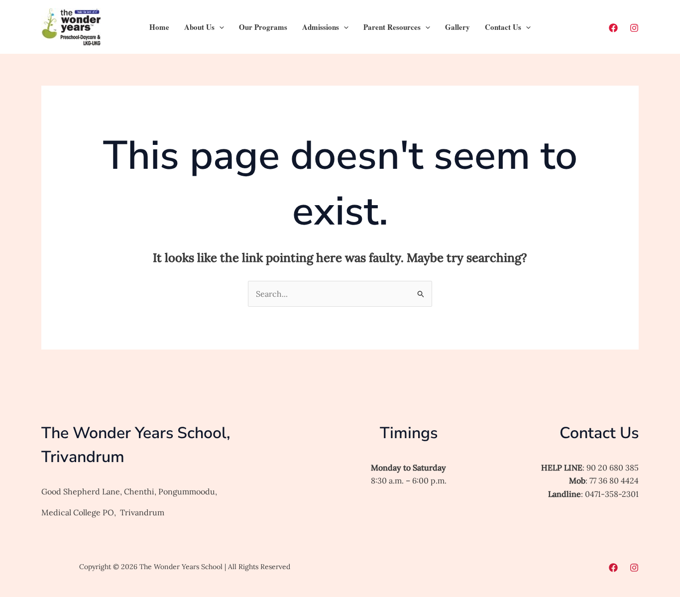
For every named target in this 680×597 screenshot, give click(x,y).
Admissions (320, 26)
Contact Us (503, 26)
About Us (199, 26)
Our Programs (263, 26)
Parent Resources (392, 26)
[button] (219, 27)
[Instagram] (634, 27)
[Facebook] (613, 27)
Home (159, 26)
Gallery (457, 26)
